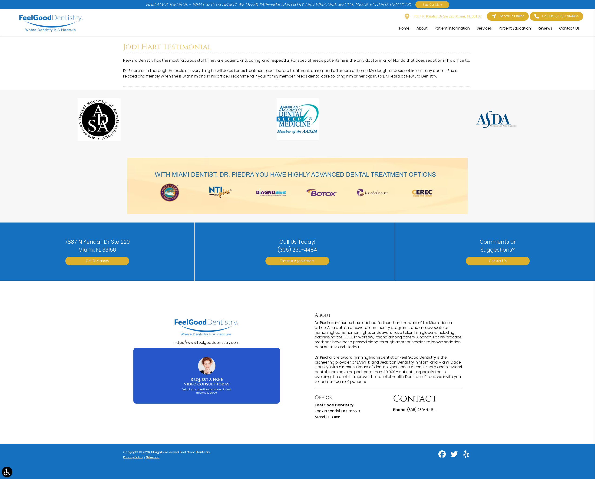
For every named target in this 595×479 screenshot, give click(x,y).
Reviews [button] (545, 28)
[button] (7, 472)
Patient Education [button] (515, 28)
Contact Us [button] (569, 28)
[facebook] (442, 456)
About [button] (422, 28)
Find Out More (432, 4)
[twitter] (454, 456)
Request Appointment (297, 261)
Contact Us (497, 261)
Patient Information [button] (452, 28)
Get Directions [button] (97, 261)
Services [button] (484, 28)
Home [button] (404, 28)
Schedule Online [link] (512, 16)
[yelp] (466, 456)
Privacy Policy (133, 457)
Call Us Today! (297, 245)
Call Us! (560, 16)
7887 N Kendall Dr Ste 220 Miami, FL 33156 (447, 16)
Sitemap (152, 457)
